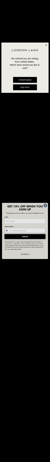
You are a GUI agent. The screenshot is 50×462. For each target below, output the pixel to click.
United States (25, 79)
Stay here (24, 87)
